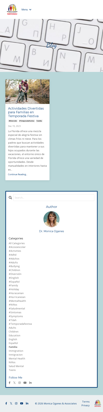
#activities (15, 250)
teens (12, 370)
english (13, 339)
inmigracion (16, 354)
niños (12, 362)
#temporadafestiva (26, 121)
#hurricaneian (17, 297)
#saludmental (17, 308)
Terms (86, 401)
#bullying (14, 266)
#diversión (13, 121)
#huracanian (16, 293)
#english (14, 277)
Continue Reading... (17, 174)
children (13, 331)
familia (39, 121)
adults (12, 327)
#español (14, 281)
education (14, 335)
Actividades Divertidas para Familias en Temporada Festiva (26, 112)
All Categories (17, 243)
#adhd (12, 254)
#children (14, 270)
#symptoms (16, 316)
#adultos (14, 258)
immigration (16, 350)
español (13, 343)
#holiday (14, 289)
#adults (13, 262)
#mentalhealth (17, 300)
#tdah (12, 320)
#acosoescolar (17, 247)
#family (13, 285)
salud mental (16, 366)
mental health (17, 358)
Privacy (85, 405)
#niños (13, 304)
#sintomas (15, 312)
